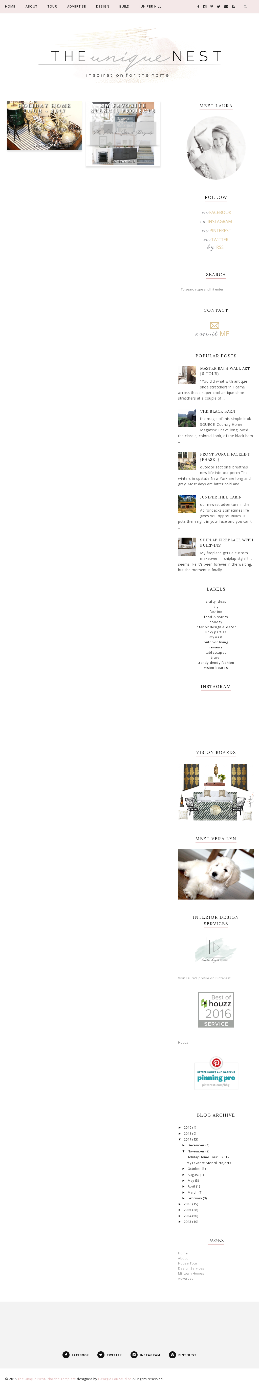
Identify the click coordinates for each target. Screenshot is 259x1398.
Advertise (186, 1278)
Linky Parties (216, 632)
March (193, 1192)
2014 (188, 1216)
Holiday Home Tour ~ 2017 (44, 108)
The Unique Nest (31, 1379)
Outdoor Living (216, 642)
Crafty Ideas (216, 601)
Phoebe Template (61, 1379)
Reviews (215, 647)
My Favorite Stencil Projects (123, 108)
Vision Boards (216, 668)
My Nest (216, 637)
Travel (216, 657)
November (197, 1151)
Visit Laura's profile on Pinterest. (204, 978)
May (191, 1180)
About (183, 1258)
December (197, 1145)
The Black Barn (217, 411)
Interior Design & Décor (216, 627)
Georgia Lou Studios (115, 1379)
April (192, 1186)
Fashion (216, 612)
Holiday (216, 622)
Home (183, 1253)
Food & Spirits (216, 617)
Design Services (191, 1268)
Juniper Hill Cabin (221, 497)
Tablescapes (216, 652)
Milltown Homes (191, 1273)
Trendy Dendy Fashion (216, 663)
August (194, 1175)
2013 (188, 1222)
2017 (188, 1139)
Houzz (183, 1042)
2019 (188, 1127)
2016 (188, 1204)
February (195, 1198)
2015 (188, 1210)
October (195, 1169)
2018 (188, 1133)
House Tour (187, 1263)
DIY (216, 606)
